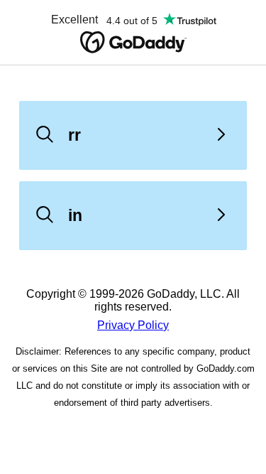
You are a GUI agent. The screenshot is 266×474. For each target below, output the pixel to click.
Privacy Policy (133, 325)
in (75, 215)
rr (74, 135)
